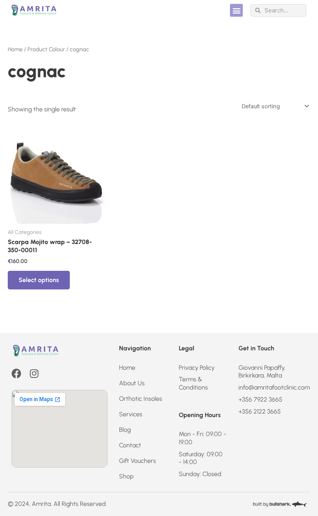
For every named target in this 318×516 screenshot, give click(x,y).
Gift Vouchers (137, 460)
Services (130, 414)
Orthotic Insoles (140, 398)
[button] (236, 10)
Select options (39, 280)
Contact (130, 445)
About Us (132, 383)
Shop (126, 476)
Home (15, 49)
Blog (125, 429)
